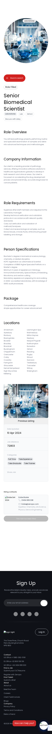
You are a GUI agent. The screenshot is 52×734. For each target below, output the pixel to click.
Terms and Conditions (13, 710)
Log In (42, 632)
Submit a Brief (10, 680)
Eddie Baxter (23, 497)
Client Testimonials (12, 697)
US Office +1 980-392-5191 (15, 657)
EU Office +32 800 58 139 (14, 661)
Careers (7, 693)
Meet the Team (10, 689)
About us (7, 685)
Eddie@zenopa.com (30, 504)
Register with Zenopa (12, 674)
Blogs (6, 701)
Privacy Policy (9, 706)
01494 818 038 (27, 500)
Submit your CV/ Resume (14, 670)
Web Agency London (18, 723)
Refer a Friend (9, 714)
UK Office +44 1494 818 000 (15, 665)
